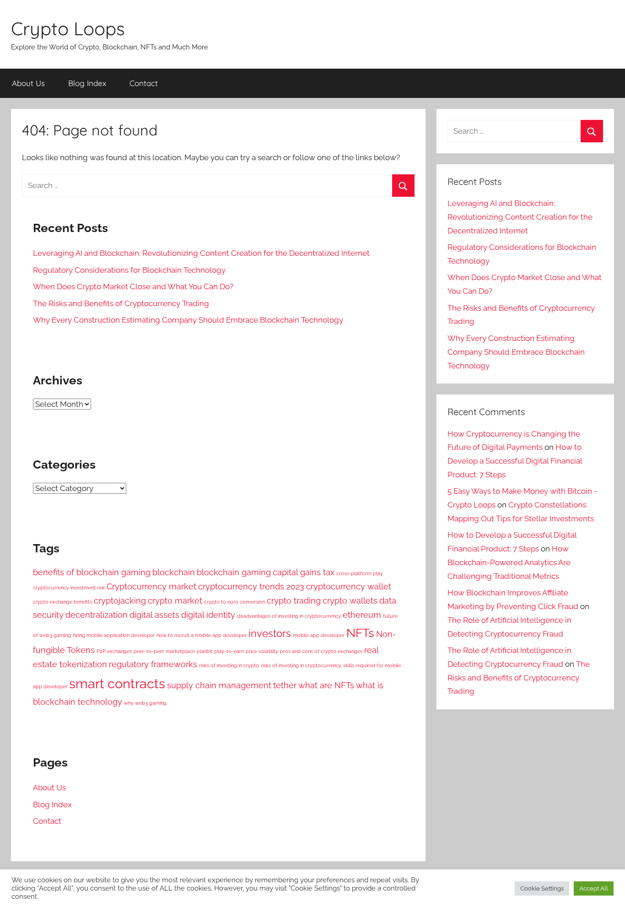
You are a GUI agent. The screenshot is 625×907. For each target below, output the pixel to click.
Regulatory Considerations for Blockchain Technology (129, 270)
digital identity (208, 615)
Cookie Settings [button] (542, 888)
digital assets (154, 615)
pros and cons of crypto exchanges (321, 651)
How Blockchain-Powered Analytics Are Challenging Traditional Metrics (509, 562)
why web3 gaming (145, 703)
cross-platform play (359, 573)
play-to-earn (229, 651)
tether (284, 685)
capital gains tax (303, 572)
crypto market (175, 600)
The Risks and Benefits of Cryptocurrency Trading (121, 303)
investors (269, 633)
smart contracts (117, 683)
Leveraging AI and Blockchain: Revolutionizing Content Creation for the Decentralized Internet (201, 253)
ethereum (362, 615)
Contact (143, 83)
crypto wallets (350, 600)
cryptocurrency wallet (348, 586)
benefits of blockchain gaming (92, 572)
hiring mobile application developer (114, 635)
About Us (28, 83)
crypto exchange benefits (62, 602)
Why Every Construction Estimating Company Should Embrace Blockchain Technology (188, 319)
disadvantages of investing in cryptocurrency (289, 616)
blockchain (173, 572)
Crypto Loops (68, 28)
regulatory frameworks (153, 664)
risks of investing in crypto (229, 665)
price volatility (262, 651)
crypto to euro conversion (234, 602)
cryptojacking (120, 600)
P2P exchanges (114, 651)
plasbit (204, 651)
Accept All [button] (593, 888)
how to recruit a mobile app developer (201, 635)
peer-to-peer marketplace (164, 651)
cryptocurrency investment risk (69, 587)
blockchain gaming (234, 572)
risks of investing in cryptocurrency (301, 665)
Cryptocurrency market (151, 586)
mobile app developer (319, 635)
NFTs (360, 633)
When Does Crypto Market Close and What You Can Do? (133, 286)
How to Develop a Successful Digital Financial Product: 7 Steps (514, 461)
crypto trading (294, 600)
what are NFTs (326, 685)
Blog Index (87, 83)
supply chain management (219, 685)
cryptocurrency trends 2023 (251, 586)
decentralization (96, 615)
